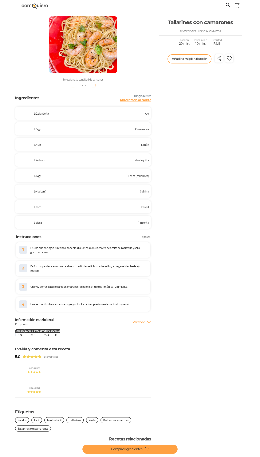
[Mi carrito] (237, 5)
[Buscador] (228, 5)
